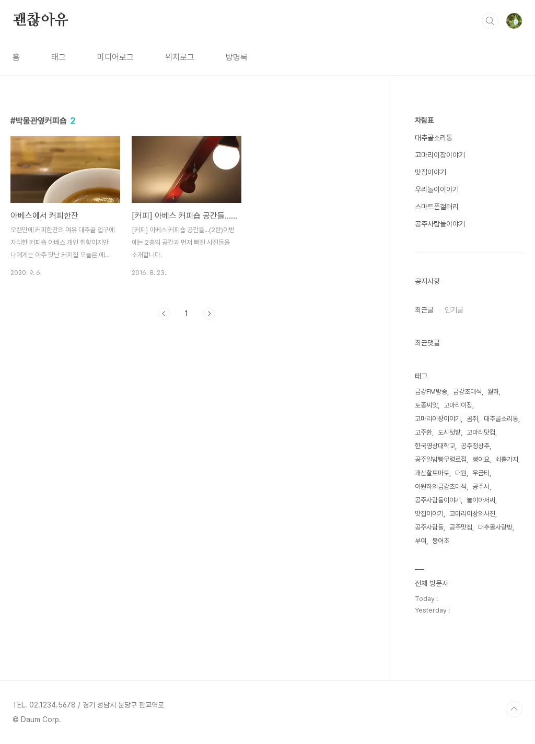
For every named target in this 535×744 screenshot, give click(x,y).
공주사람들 (429, 527)
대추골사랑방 (495, 527)
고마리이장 (458, 405)
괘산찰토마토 (432, 473)
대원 (461, 473)
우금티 (481, 473)
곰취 (472, 419)
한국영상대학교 (435, 446)
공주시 (481, 486)
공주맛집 (460, 527)
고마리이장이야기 (440, 155)
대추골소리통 (433, 138)
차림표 (424, 120)
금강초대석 (467, 391)
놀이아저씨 (481, 500)
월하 (493, 391)
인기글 (454, 310)
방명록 (237, 57)
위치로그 (179, 57)
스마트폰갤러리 (437, 206)
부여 (420, 541)
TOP (514, 709)
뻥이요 (481, 459)
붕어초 (440, 541)
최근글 (424, 310)
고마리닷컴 (481, 432)
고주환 (423, 432)
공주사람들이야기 (440, 224)
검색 (490, 21)
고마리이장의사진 (472, 514)
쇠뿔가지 (506, 459)
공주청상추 (475, 446)
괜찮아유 (40, 20)
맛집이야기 (430, 172)
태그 (58, 57)
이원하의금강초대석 (441, 486)
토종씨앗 (426, 405)
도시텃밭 (449, 432)
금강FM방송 (431, 391)
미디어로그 (115, 57)
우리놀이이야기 (437, 189)
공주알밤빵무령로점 (441, 459)
